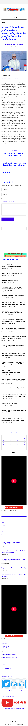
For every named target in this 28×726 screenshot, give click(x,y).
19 (10, 444)
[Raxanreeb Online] (14, 9)
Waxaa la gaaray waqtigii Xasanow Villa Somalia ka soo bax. (12, 346)
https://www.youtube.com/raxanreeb (14, 708)
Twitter (10, 78)
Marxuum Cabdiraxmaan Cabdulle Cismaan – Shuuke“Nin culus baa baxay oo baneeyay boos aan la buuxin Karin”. (13, 337)
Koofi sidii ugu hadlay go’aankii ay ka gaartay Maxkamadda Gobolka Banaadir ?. (13, 419)
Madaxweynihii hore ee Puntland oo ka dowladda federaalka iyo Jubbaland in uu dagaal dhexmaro (13, 320)
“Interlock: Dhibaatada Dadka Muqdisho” (13, 295)
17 (3, 444)
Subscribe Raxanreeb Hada (15, 507)
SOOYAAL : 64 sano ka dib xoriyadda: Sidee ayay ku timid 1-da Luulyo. (12, 371)
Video (2, 532)
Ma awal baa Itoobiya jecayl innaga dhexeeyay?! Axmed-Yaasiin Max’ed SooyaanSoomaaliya (11, 288)
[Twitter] (17, 721)
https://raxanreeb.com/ (9, 654)
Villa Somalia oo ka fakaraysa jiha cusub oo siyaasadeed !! (13, 411)
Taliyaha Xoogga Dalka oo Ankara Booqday (13, 568)
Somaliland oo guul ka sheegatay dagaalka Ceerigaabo (14, 154)
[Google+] (13, 721)
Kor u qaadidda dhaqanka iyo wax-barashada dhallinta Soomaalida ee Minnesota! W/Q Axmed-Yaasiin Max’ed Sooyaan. (12, 265)
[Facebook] (11, 721)
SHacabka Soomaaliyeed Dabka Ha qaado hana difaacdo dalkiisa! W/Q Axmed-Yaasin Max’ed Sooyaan (13, 354)
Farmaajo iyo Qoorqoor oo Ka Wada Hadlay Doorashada (13, 575)
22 (21, 444)
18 (6, 444)
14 (17, 442)
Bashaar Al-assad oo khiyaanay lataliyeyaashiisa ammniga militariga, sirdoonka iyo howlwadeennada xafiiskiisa (13, 312)
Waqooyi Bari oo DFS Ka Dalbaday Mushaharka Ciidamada (11, 543)
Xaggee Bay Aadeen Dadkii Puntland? (12, 273)
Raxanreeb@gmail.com (10, 657)
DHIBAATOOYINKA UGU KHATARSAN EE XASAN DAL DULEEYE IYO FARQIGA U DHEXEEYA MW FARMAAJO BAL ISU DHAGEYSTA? (13, 303)
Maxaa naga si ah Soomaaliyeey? (10, 403)
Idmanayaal (4, 528)
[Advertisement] (12, 243)
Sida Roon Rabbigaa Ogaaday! (10, 280)
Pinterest (15, 78)
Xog (2, 535)
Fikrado (3, 525)
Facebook (4, 78)
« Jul (13, 452)
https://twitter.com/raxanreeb (14, 690)
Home (2, 522)
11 (6, 442)
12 (10, 442)
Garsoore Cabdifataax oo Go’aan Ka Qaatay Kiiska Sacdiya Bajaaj (13, 551)
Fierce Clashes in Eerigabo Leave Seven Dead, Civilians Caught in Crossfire (14, 164)
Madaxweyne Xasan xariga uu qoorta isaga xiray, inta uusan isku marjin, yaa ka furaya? (13, 395)
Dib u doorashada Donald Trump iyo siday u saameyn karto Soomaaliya (13, 329)
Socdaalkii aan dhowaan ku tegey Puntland (13, 388)
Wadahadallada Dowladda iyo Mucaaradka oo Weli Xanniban (13, 560)
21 (17, 444)
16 (24, 442)
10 (3, 442)
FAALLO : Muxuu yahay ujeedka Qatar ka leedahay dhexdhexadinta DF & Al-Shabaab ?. (13, 380)
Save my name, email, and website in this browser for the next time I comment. (13, 200)
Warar (3, 22)
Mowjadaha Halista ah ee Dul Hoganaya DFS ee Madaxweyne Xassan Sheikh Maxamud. (12, 363)
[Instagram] (15, 721)
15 (21, 442)
